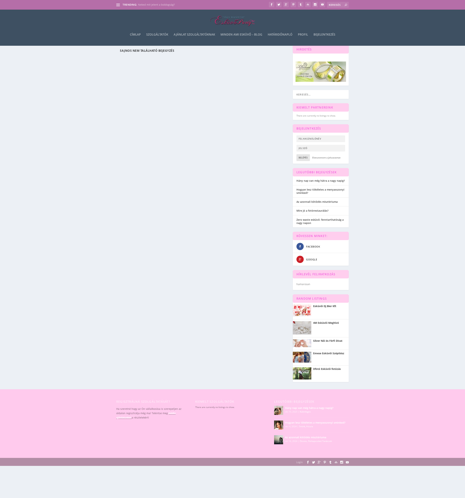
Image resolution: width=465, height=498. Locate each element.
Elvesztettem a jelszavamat (326, 157)
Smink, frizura (306, 426)
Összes (303, 441)
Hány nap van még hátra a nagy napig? (320, 180)
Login (299, 462)
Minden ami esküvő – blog (241, 34)
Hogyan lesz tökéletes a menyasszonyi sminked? (320, 191)
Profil (303, 34)
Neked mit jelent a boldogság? (156, 4)
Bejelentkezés (324, 34)
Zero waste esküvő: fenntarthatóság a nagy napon (320, 221)
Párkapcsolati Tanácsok (320, 441)
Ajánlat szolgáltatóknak (194, 34)
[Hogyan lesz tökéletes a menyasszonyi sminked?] (278, 425)
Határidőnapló (280, 34)
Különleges (305, 411)
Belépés (303, 157)
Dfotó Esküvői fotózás (327, 369)
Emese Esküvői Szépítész (328, 353)
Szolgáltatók (157, 34)
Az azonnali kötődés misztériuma (317, 201)
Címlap (135, 34)
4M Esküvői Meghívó (326, 322)
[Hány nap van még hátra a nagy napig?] (278, 410)
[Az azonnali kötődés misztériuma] (278, 439)
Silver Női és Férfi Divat (327, 340)
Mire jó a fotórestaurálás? (312, 210)
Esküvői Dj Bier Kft (324, 306)
